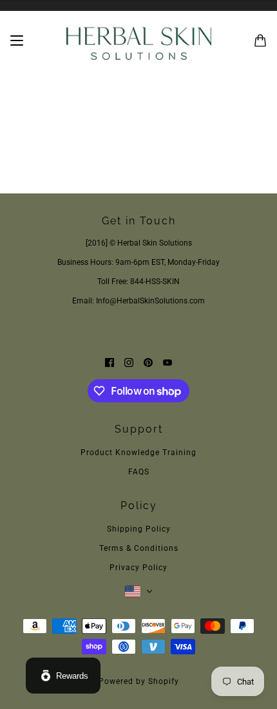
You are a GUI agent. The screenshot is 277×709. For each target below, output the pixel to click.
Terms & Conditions (138, 548)
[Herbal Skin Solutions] (138, 40)
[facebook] (109, 362)
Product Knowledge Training (138, 452)
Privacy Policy (138, 567)
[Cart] (260, 40)
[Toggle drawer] (16, 40)
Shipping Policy (139, 529)
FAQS (138, 471)
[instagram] (128, 362)
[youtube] (167, 362)
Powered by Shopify (139, 681)
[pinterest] (148, 362)
